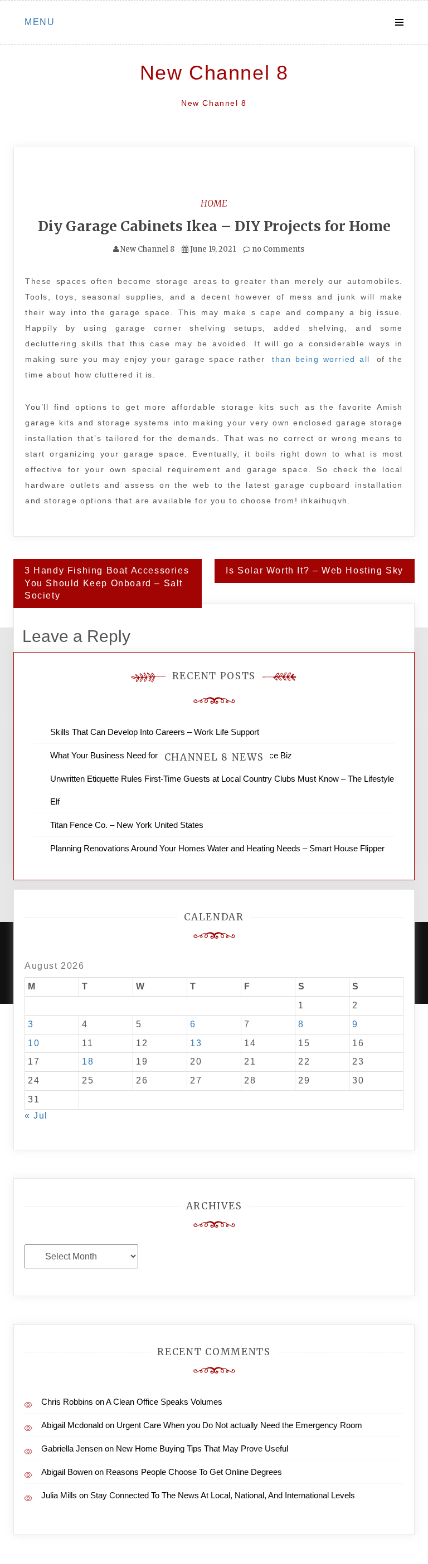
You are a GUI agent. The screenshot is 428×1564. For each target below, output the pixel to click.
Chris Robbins (67, 1401)
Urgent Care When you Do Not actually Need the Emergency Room (239, 1425)
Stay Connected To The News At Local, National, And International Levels (222, 1495)
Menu (40, 22)
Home (214, 203)
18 (88, 1061)
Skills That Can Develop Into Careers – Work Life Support (154, 732)
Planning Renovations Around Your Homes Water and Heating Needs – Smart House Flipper (217, 848)
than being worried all (321, 359)
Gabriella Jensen (72, 1448)
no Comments (277, 249)
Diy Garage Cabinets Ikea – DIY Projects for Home (214, 226)
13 (196, 1043)
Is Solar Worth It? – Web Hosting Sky (314, 570)
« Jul (36, 1115)
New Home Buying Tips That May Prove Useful (202, 1448)
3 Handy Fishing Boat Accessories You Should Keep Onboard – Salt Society (107, 583)
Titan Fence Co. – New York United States (126, 825)
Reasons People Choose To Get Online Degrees (194, 1472)
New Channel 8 (214, 72)
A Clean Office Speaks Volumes (164, 1401)
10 (34, 1043)
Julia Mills (59, 1495)
